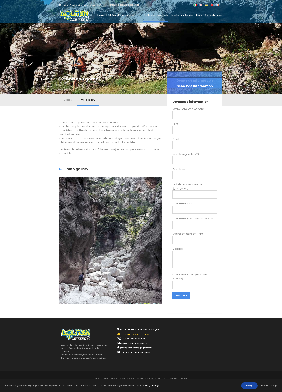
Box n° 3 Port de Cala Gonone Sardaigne (139, 329)
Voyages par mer (131, 14)
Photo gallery (87, 99)
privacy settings (151, 385)
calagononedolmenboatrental (135, 352)
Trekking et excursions (156, 14)
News (199, 14)
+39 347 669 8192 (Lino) (134, 338)
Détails (68, 99)
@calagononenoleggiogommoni (136, 347)
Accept (249, 385)
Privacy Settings (269, 385)
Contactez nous (214, 14)
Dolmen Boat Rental (108, 14)
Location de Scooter (182, 14)
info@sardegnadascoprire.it (133, 343)
